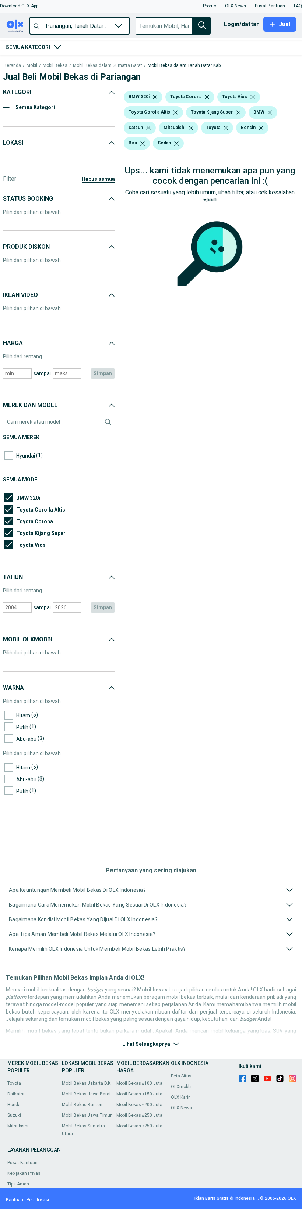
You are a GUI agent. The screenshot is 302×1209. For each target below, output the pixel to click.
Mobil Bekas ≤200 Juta (139, 1104)
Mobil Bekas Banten (82, 1104)
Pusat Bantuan (22, 1162)
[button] (19, 6)
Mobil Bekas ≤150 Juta (139, 1094)
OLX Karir (180, 1097)
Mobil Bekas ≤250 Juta (139, 1115)
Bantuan (14, 1199)
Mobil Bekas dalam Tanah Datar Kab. (185, 65)
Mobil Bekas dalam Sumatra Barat (107, 65)
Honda (14, 1104)
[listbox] (155, 97)
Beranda (12, 65)
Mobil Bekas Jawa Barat (86, 1094)
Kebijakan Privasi (24, 1173)
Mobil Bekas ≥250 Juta (139, 1126)
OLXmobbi (181, 1086)
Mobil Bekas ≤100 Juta (139, 1083)
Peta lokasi (38, 1199)
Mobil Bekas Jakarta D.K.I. (88, 1083)
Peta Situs (181, 1076)
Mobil (32, 65)
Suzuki (14, 1115)
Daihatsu (16, 1094)
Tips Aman (18, 1184)
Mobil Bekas (55, 65)
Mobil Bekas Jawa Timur (87, 1115)
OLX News (181, 1108)
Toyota (14, 1083)
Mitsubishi (17, 1126)
